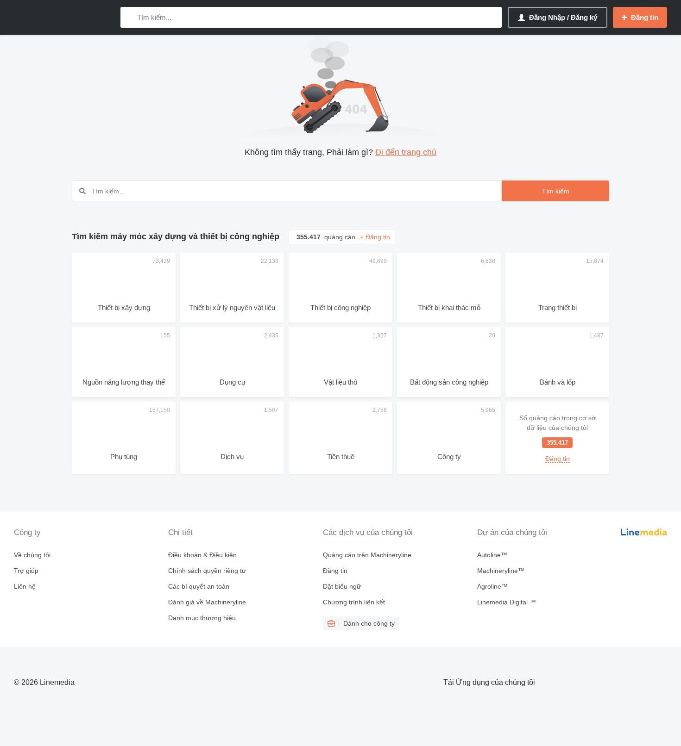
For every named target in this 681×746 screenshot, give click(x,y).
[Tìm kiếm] (129, 17)
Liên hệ (25, 586)
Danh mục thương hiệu (202, 618)
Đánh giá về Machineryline (207, 602)
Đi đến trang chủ (405, 152)
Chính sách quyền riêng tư (207, 570)
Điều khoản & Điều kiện (202, 555)
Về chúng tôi (32, 555)
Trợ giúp (26, 570)
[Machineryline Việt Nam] (62, 17)
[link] (557, 438)
